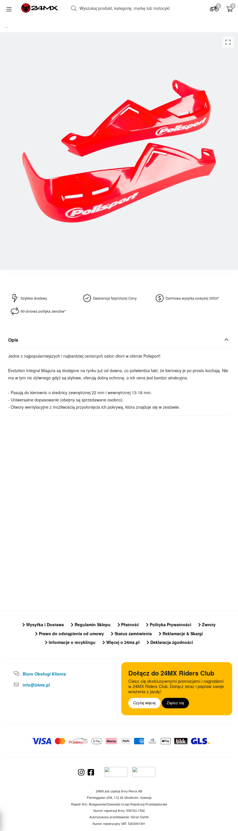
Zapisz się (175, 702)
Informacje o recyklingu (71, 642)
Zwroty (208, 624)
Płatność (129, 624)
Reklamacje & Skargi (182, 633)
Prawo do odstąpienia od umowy (71, 633)
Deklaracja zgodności (171, 642)
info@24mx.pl (36, 685)
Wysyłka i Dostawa (44, 624)
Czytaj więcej (144, 702)
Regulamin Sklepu (92, 624)
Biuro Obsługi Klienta (44, 674)
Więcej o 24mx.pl (122, 642)
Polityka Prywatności (170, 624)
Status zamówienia (132, 633)
